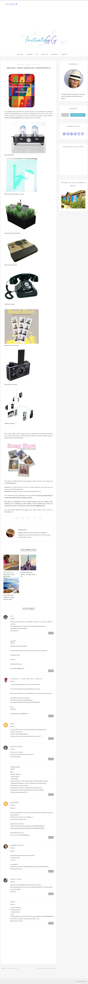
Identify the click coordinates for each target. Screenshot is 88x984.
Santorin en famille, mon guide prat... (8, 597)
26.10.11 (12, 769)
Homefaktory (15, 113)
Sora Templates (12, 981)
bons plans (20, 64)
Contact (64, 54)
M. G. (12, 616)
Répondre (51, 633)
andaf (12, 902)
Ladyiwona (14, 802)
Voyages (29, 54)
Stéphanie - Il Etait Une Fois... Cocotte (26, 679)
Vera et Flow (15, 879)
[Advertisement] (44, 13)
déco (33, 64)
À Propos (54, 54)
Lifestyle (44, 54)
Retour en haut (81, 981)
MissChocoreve (16, 746)
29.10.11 (12, 848)
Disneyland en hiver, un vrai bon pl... (28, 574)
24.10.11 (12, 618)
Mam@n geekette (17, 845)
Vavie (12, 724)
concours (28, 64)
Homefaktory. (12, 483)
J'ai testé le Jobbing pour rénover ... (8, 574)
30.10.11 (12, 882)
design (38, 64)
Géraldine (22, 530)
